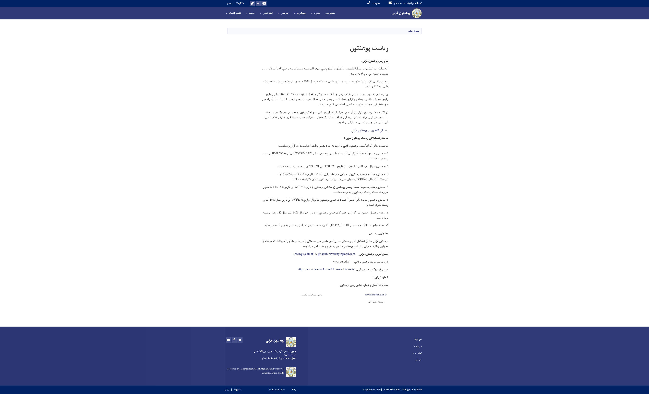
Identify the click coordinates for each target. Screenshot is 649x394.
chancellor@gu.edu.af (376, 295)
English (240, 3)
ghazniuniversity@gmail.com (336, 254)
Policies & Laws (277, 390)
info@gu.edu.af (304, 254)
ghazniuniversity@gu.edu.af (408, 3)
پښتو (229, 3)
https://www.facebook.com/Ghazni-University (326, 269)
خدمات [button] (252, 13)
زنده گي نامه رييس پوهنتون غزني (369, 130)
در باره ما (418, 346)
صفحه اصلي (330, 13)
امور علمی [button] (285, 13)
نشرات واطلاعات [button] (235, 13)
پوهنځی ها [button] (301, 13)
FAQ (294, 390)
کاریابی (418, 360)
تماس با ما (417, 353)
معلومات (376, 3)
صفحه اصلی (413, 31)
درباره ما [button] (317, 13)
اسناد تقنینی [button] (268, 13)
